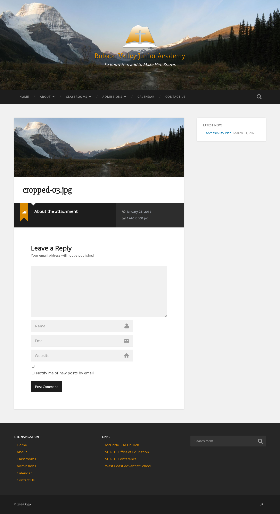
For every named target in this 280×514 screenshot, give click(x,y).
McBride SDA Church (122, 445)
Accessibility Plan (218, 133)
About (45, 97)
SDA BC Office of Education (127, 452)
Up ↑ (263, 504)
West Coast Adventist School (128, 466)
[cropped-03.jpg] (99, 147)
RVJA (28, 504)
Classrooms (76, 97)
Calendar (146, 97)
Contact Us (175, 97)
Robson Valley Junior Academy (139, 56)
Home (24, 97)
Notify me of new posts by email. (65, 373)
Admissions (112, 97)
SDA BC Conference (121, 459)
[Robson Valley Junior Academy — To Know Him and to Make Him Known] (140, 38)
